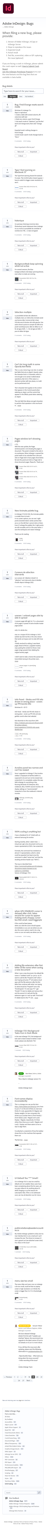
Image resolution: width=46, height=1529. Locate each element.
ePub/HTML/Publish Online (13, 1446)
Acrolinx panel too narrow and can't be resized (29, 768)
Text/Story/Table (10, 1481)
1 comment (18, 1050)
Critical (22, 156)
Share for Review (10, 1476)
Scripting (7, 1473)
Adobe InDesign (8, 1522)
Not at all (22, 152)
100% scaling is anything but (28, 831)
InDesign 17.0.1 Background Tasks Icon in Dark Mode (27, 1031)
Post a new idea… (10, 1414)
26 (19, 1380)
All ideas (7, 1416)
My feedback (29, 96)
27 (23, 1380)
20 (37, 1377)
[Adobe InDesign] (8, 9)
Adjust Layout (9, 1425)
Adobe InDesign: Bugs (16, 1501)
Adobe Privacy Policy (27, 1523)
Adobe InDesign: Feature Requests (19, 1504)
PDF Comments (9, 1459)
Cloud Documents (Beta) (12, 1433)
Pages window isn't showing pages (27, 439)
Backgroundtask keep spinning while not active (29, 264)
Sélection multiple (23, 312)
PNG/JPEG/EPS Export (11, 1468)
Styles (7, 1478)
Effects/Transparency (11, 1443)
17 (25, 1377)
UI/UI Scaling (26, 141)
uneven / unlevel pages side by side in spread (29, 616)
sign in (21, 1400)
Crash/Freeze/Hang (11, 1438)
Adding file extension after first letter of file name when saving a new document (29, 967)
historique (19, 220)
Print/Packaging (9, 1470)
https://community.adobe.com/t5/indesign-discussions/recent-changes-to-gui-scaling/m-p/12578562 (29, 868)
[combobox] (21, 1492)
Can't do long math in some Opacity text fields (27, 365)
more (19, 405)
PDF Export (8, 1462)
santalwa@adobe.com (35, 1351)
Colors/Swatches (10, 1435)
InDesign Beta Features (16, 1511)
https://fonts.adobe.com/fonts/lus (25, 1107)
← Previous (8, 1377)
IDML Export (9, 1451)
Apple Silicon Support (11, 1427)
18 (29, 1377)
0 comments (18, 141)
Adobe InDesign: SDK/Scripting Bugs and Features (24, 1506)
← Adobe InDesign (8, 27)
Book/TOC (8, 1430)
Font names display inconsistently (24, 1099)
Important (34, 152)
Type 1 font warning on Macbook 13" (25, 171)
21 (41, 1377)
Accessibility (8, 1422)
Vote (7, 111)
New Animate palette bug (26, 510)
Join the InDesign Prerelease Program (17, 71)
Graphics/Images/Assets (12, 1449)
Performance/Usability (12, 1465)
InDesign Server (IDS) (11, 1454)
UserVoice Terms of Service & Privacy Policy (26, 1522)
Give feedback (14, 1498)
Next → (29, 1380)
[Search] (39, 1492)
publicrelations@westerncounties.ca (29, 1229)
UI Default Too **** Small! (26, 1178)
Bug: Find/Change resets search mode (29, 105)
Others (7, 1457)
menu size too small (24, 1280)
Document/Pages (10, 1441)
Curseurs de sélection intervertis (24, 573)
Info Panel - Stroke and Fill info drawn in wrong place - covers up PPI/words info (29, 701)
